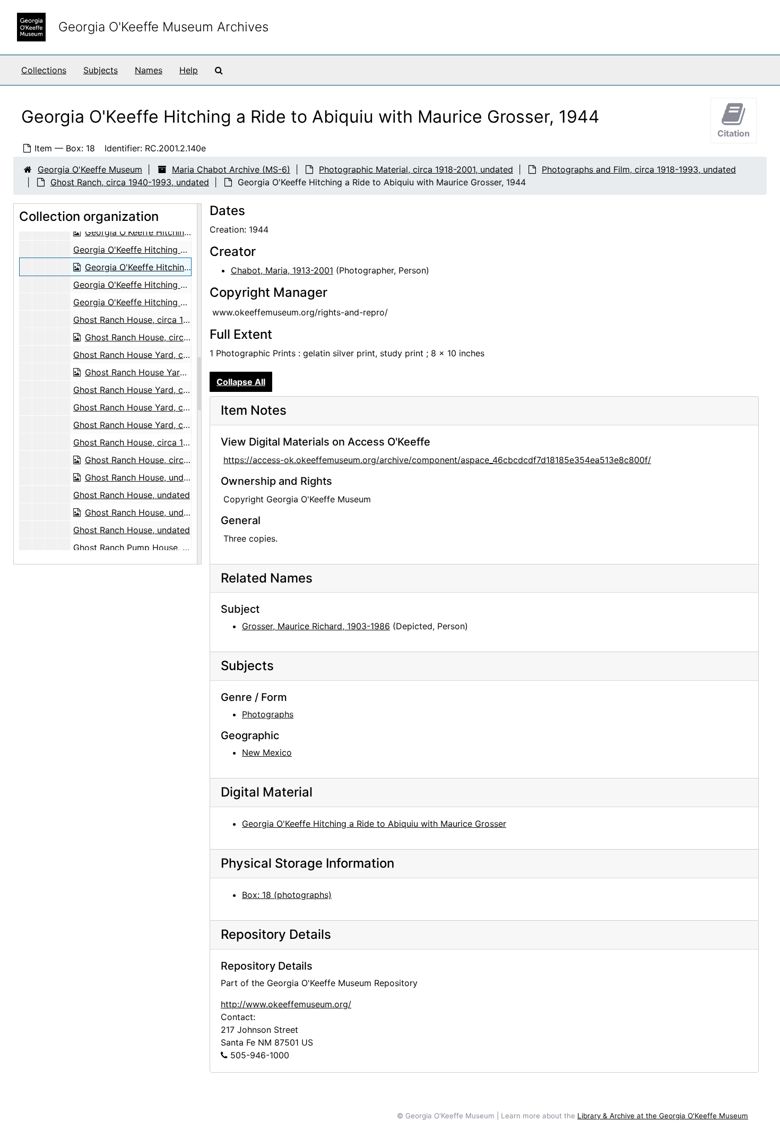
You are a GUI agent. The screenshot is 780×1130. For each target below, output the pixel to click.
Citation (733, 133)
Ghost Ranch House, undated (143, 477)
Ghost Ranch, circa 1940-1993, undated (129, 182)
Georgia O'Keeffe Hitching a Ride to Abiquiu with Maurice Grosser (374, 823)
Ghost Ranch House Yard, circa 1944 (146, 354)
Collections (43, 70)
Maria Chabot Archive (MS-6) (231, 169)
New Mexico (267, 752)
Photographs (267, 714)
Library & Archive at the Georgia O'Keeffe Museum (662, 1115)
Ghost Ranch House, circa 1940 (136, 442)
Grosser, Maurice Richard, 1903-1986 (316, 626)
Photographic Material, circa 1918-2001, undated (416, 169)
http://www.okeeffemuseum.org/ (286, 1004)
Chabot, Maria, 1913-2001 (282, 270)
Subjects (100, 70)
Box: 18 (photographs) (287, 894)
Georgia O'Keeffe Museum (90, 169)
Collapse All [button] (240, 381)
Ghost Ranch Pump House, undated (144, 547)
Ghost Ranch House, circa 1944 (136, 319)
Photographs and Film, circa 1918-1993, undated (639, 169)
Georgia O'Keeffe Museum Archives (163, 27)
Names (148, 70)
